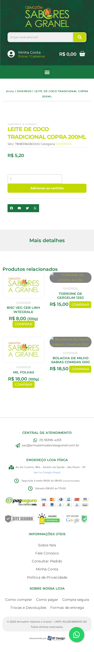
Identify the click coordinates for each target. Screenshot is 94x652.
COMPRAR (23, 324)
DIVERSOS (24, 91)
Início (10, 91)
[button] (47, 72)
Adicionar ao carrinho (47, 188)
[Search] (79, 37)
